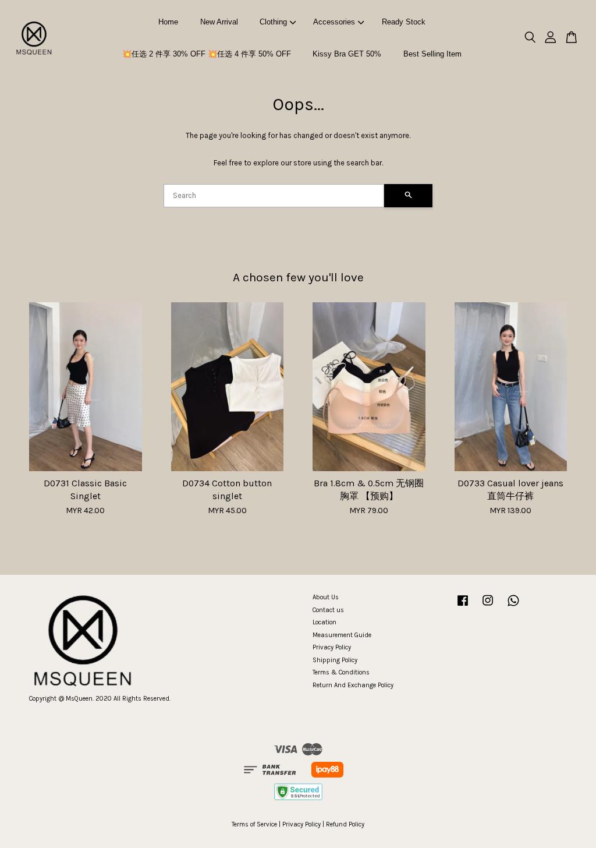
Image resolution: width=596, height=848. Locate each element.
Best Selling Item (432, 54)
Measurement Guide (342, 635)
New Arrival (219, 21)
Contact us (328, 610)
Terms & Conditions (341, 672)
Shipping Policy (335, 660)
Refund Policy (345, 824)
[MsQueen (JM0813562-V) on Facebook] (463, 606)
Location (324, 622)
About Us (326, 597)
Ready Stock (403, 21)
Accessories (334, 21)
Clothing (273, 21)
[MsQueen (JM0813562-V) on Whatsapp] (513, 606)
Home (168, 21)
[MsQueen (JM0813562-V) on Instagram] (488, 606)
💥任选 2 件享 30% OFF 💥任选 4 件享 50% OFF (206, 54)
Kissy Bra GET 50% (347, 54)
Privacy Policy (332, 647)
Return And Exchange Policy (353, 685)
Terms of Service (254, 824)
